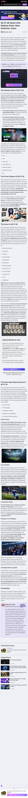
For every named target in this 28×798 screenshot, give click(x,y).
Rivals (8, 514)
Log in (25, 4)
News (11, 8)
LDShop (2, 8)
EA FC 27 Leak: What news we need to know (18, 685)
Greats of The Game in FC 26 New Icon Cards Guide (18, 679)
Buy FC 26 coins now (14, 85)
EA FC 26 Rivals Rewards (15, 660)
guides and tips (5, 539)
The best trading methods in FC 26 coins (18, 673)
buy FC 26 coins (9, 297)
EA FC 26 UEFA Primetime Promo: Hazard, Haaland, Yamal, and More (18, 667)
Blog (7, 8)
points (19, 534)
